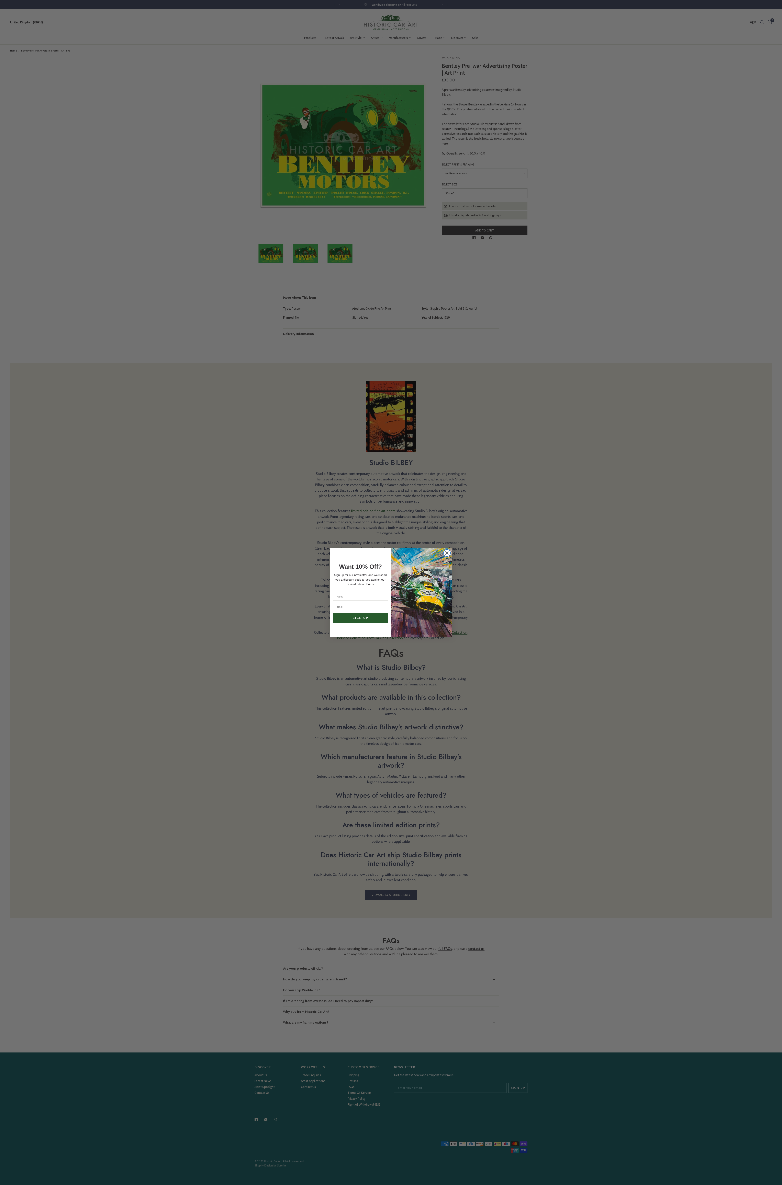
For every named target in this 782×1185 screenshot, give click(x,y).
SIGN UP (360, 618)
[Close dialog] (446, 553)
